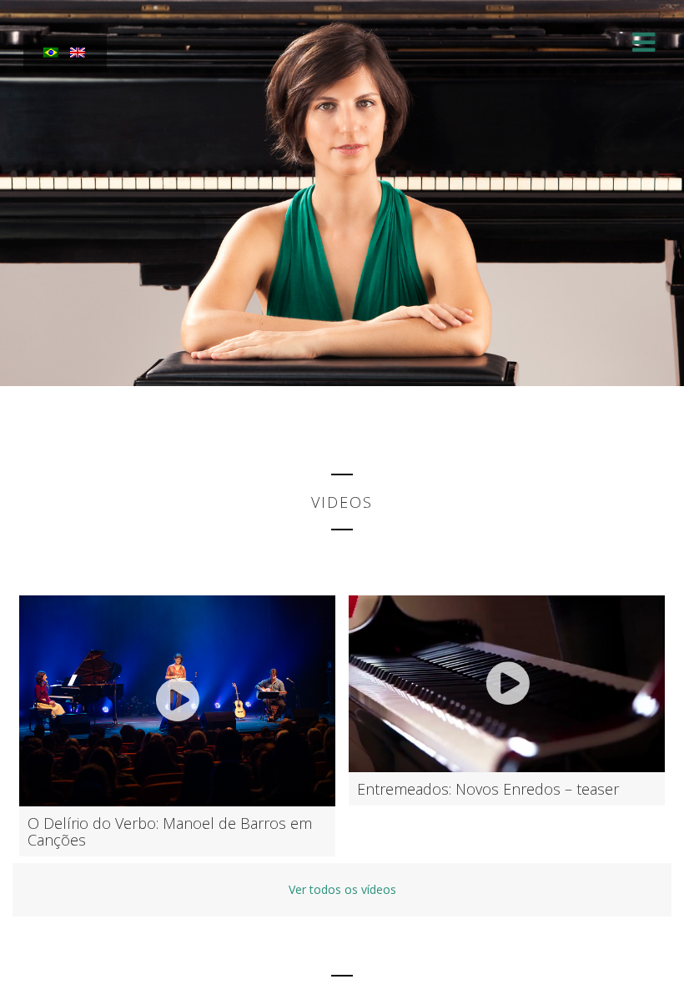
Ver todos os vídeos (342, 889)
